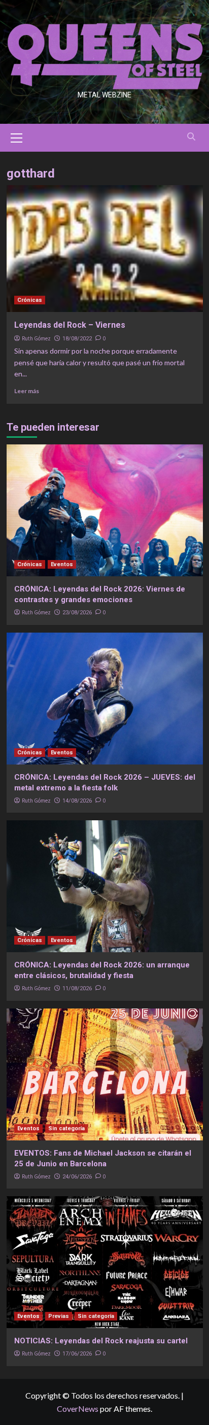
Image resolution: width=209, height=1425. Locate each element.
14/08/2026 (77, 800)
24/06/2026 (77, 1176)
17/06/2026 (77, 1353)
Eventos (62, 564)
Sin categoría (66, 1128)
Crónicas (29, 300)
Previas (58, 1316)
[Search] (191, 137)
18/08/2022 (77, 338)
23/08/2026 (77, 612)
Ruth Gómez (36, 338)
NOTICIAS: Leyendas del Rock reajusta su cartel (101, 1340)
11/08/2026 (77, 988)
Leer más (26, 391)
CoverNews (77, 1408)
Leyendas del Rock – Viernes (69, 325)
